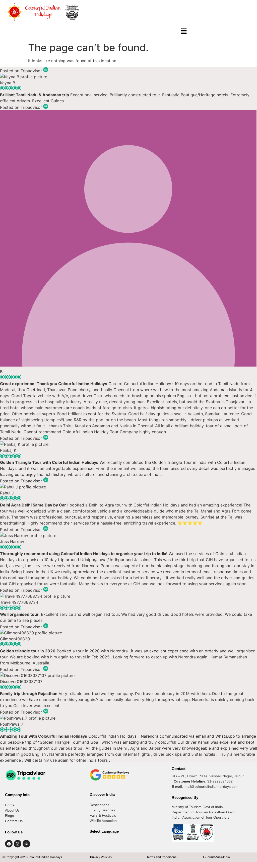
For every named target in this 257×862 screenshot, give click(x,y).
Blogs (9, 816)
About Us (12, 810)
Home (10, 805)
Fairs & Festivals (103, 815)
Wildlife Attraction (103, 821)
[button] (184, 31)
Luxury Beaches (102, 810)
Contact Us (14, 821)
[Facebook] (9, 843)
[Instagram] (17, 843)
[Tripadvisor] (26, 843)
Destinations (99, 805)
